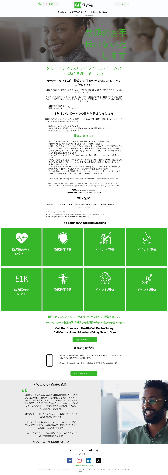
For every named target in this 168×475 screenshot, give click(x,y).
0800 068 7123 (111, 363)
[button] (62, 12)
